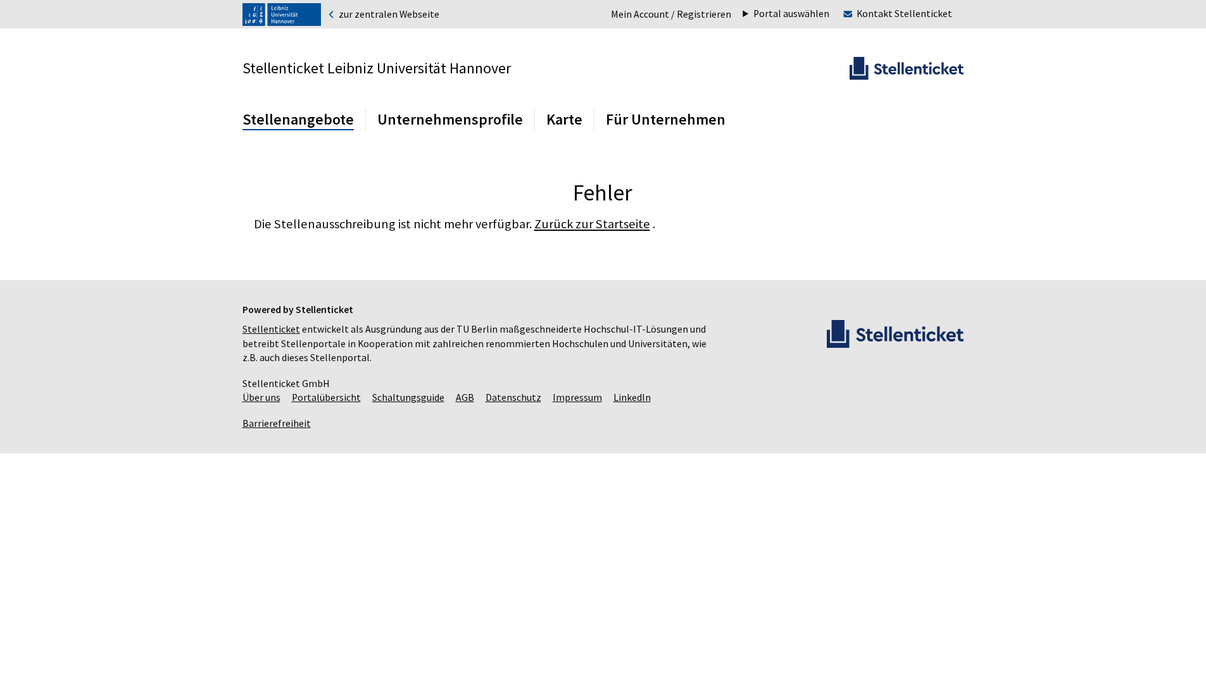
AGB (465, 397)
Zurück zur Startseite (592, 224)
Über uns (261, 397)
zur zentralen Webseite (388, 14)
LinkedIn (632, 397)
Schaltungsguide (408, 397)
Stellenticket (271, 329)
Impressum (577, 397)
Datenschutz (513, 397)
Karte (564, 119)
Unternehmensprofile (450, 119)
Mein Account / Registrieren (671, 14)
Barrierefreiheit (276, 423)
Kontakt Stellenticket (904, 14)
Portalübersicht (326, 397)
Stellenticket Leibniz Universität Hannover (376, 68)
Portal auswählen (791, 14)
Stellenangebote (298, 119)
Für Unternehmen (665, 119)
